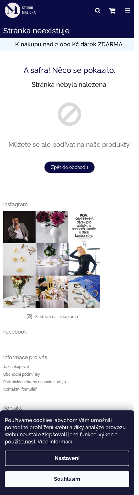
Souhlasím (67, 479)
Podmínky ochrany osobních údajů (34, 382)
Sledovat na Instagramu (56, 316)
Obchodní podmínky (21, 374)
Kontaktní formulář (20, 389)
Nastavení (67, 458)
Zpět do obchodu (69, 167)
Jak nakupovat (16, 366)
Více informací (54, 442)
